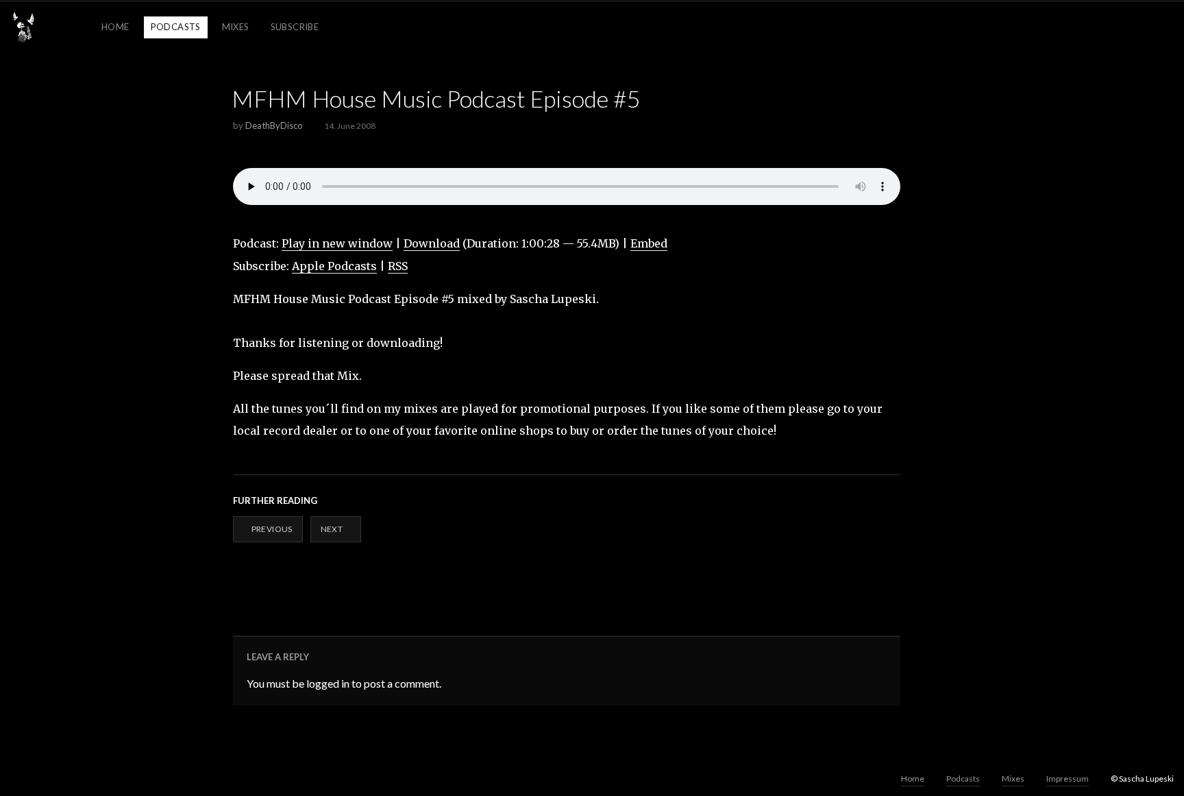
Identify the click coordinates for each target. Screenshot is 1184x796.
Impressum (1067, 778)
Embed (648, 243)
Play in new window (337, 243)
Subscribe (295, 26)
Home (115, 26)
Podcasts (176, 26)
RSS (398, 266)
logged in (327, 683)
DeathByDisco (274, 125)
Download (432, 243)
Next (333, 529)
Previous (270, 529)
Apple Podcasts (334, 266)
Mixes (235, 26)
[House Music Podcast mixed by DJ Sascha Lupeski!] (23, 27)
